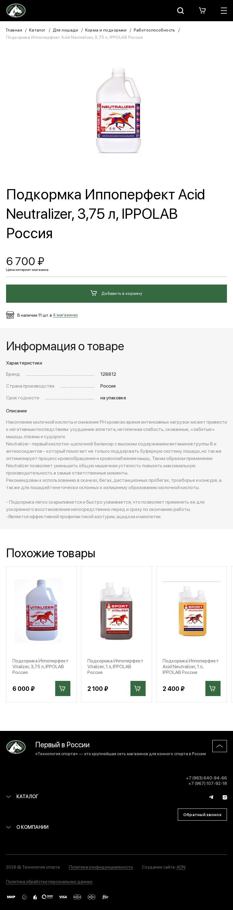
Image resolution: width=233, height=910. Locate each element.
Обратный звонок (202, 814)
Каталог (37, 29)
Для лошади (65, 29)
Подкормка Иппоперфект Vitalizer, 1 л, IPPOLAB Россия (115, 666)
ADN (181, 866)
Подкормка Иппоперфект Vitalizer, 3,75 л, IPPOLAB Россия (40, 666)
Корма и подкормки (106, 29)
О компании (32, 827)
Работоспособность (154, 29)
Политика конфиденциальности (101, 866)
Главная (14, 29)
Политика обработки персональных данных (49, 881)
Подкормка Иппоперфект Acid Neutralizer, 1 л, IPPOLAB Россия (191, 666)
